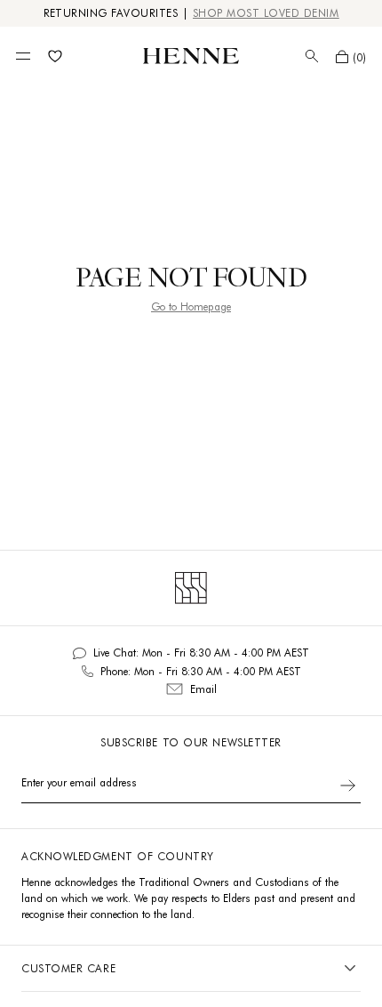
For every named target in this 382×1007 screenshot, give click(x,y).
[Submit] (348, 785)
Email (203, 689)
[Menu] (23, 56)
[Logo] (191, 56)
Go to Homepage (191, 306)
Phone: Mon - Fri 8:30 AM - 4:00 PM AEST (200, 671)
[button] (351, 56)
